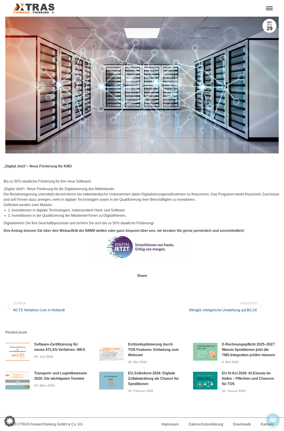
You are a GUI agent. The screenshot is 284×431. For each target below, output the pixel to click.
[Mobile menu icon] (269, 8)
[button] (10, 421)
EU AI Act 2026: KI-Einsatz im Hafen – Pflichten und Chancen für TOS (248, 378)
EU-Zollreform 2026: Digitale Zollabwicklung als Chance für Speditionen (153, 378)
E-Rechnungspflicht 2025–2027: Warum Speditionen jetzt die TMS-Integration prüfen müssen (249, 349)
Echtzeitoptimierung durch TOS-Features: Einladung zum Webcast (153, 349)
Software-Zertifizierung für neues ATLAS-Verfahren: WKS (59, 347)
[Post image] (17, 352)
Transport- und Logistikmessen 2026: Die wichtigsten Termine (60, 375)
